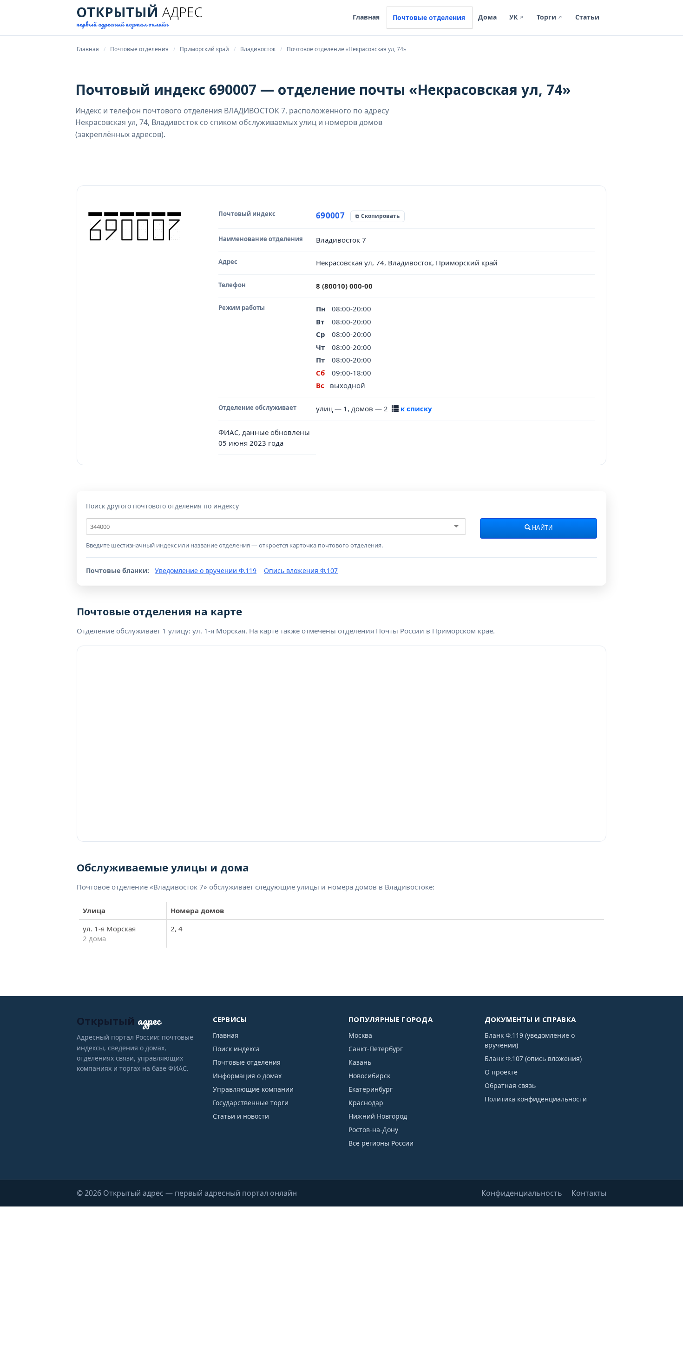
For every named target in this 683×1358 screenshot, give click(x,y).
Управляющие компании (253, 1089)
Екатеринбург (370, 1089)
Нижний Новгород (377, 1116)
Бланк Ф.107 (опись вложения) (533, 1058)
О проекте (501, 1072)
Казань (359, 1062)
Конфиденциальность (521, 1193)
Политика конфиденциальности (536, 1098)
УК (516, 17)
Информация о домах (247, 1075)
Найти (541, 528)
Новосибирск (369, 1075)
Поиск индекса (236, 1048)
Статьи (587, 17)
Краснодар (365, 1102)
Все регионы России (381, 1143)
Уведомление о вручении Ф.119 (205, 570)
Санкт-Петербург (375, 1048)
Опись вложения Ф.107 (301, 570)
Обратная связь (510, 1085)
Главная (366, 17)
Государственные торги (251, 1102)
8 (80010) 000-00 (344, 285)
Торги (550, 17)
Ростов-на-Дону (373, 1129)
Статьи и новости (241, 1116)
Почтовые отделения (429, 17)
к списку (416, 408)
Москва (360, 1035)
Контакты (588, 1193)
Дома (487, 17)
